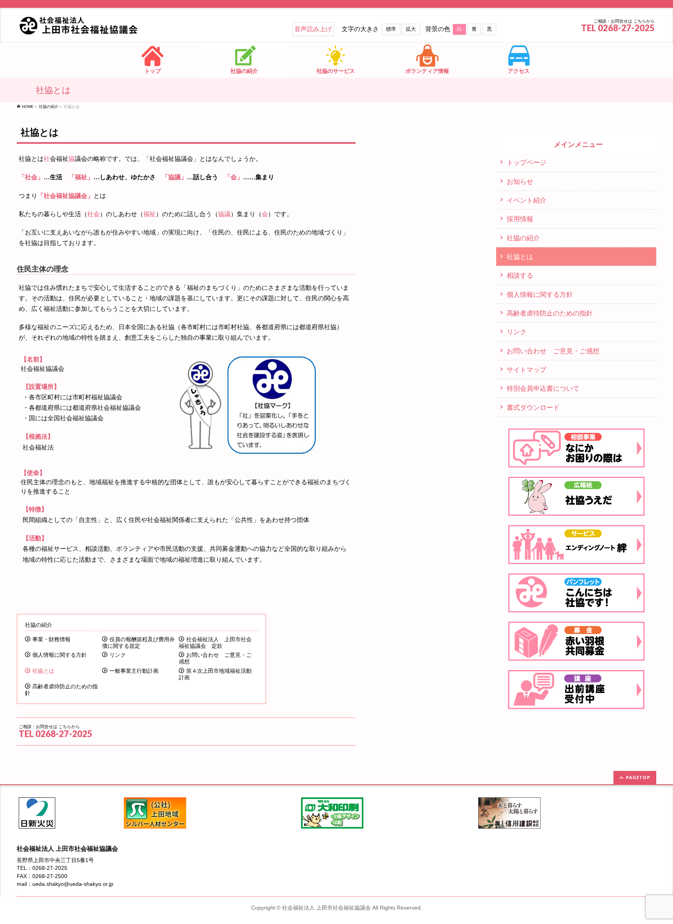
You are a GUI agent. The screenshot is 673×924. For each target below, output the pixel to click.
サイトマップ (526, 370)
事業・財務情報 (51, 639)
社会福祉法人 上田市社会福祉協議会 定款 (215, 643)
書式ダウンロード (533, 407)
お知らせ (520, 181)
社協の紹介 (38, 625)
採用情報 (520, 219)
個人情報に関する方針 (59, 655)
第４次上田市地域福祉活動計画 (215, 674)
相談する (520, 275)
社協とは (43, 671)
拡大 (411, 29)
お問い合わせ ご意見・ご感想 (215, 658)
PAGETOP (638, 777)
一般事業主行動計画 (134, 671)
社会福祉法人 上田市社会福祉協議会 (326, 908)
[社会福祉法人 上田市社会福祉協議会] (88, 26)
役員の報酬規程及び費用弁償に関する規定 (138, 643)
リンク (117, 655)
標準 (391, 29)
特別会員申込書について (543, 388)
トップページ (526, 162)
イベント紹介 (526, 200)
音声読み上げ (313, 29)
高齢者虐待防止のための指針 (61, 690)
